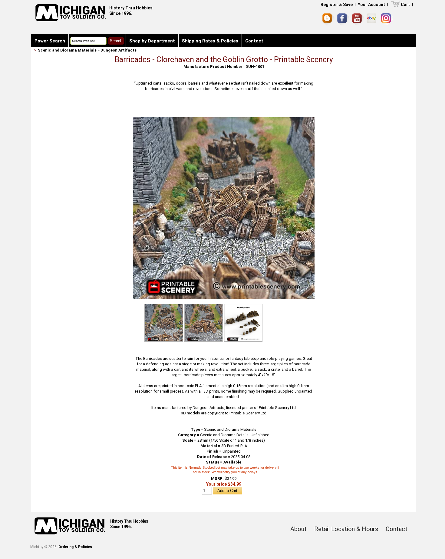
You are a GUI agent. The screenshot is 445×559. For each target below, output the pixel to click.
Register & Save (337, 4)
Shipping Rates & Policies (210, 41)
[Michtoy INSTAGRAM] (387, 19)
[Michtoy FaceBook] (343, 19)
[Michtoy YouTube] (358, 19)
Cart (405, 4)
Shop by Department (152, 41)
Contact (254, 41)
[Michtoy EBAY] (372, 19)
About (298, 529)
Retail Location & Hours (346, 529)
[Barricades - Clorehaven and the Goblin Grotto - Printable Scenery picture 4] (243, 322)
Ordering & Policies (75, 547)
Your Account (371, 4)
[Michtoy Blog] (328, 19)
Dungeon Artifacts (119, 50)
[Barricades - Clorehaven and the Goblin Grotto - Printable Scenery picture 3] (203, 322)
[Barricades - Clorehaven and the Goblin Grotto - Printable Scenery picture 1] (224, 119)
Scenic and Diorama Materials (67, 50)
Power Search (50, 41)
